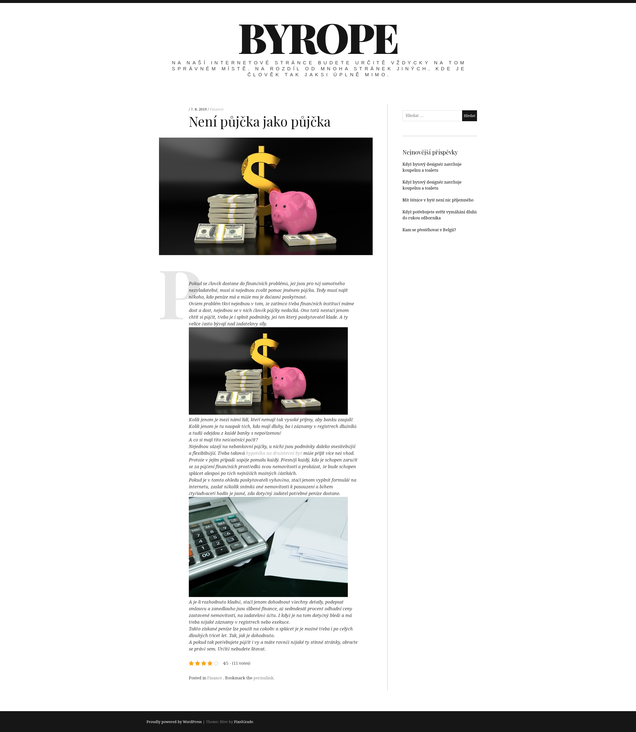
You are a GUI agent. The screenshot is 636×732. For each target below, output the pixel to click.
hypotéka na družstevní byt (274, 453)
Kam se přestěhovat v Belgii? (429, 230)
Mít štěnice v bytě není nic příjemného (438, 200)
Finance (217, 109)
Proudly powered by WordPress (174, 722)
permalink (263, 678)
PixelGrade (243, 722)
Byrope (317, 36)
